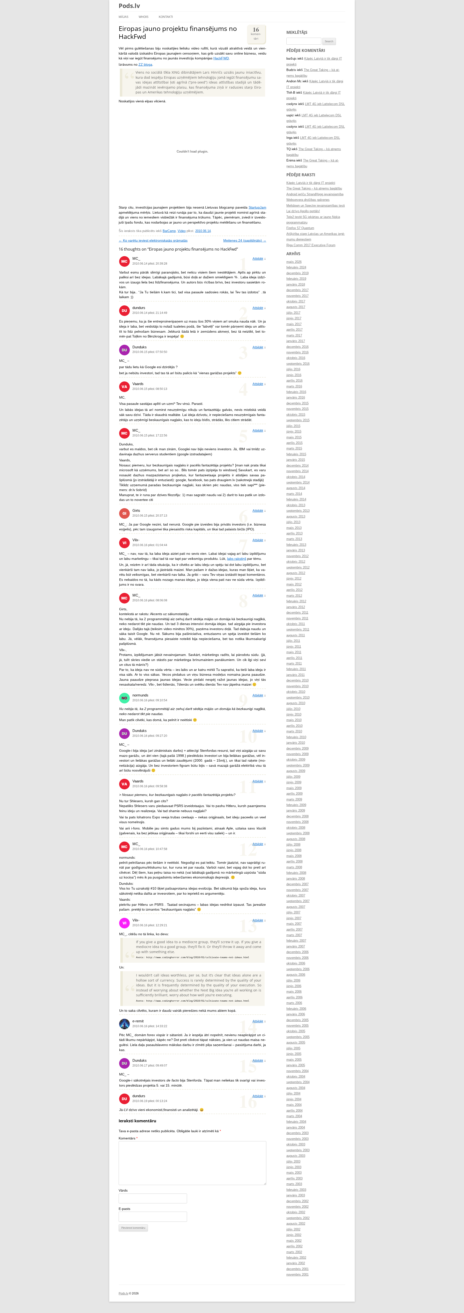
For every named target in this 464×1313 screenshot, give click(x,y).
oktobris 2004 (295, 1076)
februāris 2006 (296, 1009)
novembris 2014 (297, 471)
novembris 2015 (297, 409)
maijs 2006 (294, 991)
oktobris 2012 (295, 561)
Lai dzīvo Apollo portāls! (303, 211)
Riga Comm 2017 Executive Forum (310, 245)
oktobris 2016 (295, 358)
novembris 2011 (297, 618)
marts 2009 (294, 799)
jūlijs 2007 (293, 912)
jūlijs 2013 (293, 522)
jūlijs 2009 (293, 777)
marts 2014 (294, 494)
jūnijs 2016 (293, 375)
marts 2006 (294, 1003)
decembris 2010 (297, 680)
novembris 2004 (297, 1071)
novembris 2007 (297, 890)
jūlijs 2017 (293, 313)
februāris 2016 (296, 392)
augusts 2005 (295, 1042)
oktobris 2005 (295, 1031)
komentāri (256, 33)
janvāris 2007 (295, 946)
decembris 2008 (297, 816)
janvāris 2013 (295, 550)
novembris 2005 (297, 1025)
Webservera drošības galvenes (308, 200)
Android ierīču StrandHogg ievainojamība (314, 194)
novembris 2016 (297, 352)
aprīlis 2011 (294, 658)
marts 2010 (294, 731)
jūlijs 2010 (293, 709)
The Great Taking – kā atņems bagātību (314, 188)
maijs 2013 (294, 528)
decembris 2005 (297, 1020)
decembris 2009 (297, 748)
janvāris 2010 (295, 742)
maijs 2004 (294, 1105)
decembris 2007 (297, 884)
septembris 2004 (298, 1082)
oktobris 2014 (295, 477)
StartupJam (257, 207)
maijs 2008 (294, 856)
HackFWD (221, 58)
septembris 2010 (298, 697)
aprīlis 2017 (294, 329)
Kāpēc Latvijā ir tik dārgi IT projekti (310, 183)
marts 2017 (294, 335)
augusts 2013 (295, 516)
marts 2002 (294, 1252)
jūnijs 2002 (293, 1235)
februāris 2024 (296, 267)
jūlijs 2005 (293, 1048)
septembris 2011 (297, 629)
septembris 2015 (298, 420)
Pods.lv (129, 5)
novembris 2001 (297, 1274)
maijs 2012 (294, 584)
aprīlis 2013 (294, 533)
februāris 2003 (296, 1190)
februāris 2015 (296, 454)
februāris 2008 (296, 873)
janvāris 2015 (295, 460)
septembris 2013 (298, 511)
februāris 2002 (296, 1257)
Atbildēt (258, 258)
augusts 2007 (295, 907)
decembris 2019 (297, 273)
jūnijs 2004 (293, 1099)
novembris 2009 (297, 754)
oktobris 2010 (295, 692)
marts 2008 (294, 867)
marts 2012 (294, 595)
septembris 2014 (298, 482)
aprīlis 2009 (294, 793)
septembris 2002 (298, 1218)
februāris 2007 (296, 940)
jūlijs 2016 (293, 369)
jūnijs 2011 (293, 646)
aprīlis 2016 (294, 380)
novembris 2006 (297, 958)
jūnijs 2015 (293, 431)
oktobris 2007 (295, 895)
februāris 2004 (296, 1121)
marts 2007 (294, 935)
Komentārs (128, 1138)
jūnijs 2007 (293, 918)
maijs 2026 (294, 262)
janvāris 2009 (295, 810)
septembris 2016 (298, 363)
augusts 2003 (295, 1156)
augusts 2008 (295, 839)
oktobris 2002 (295, 1212)
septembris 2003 (298, 1150)
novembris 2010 (297, 686)
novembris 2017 (297, 296)
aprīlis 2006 (294, 997)
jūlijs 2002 (293, 1229)
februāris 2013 (296, 545)
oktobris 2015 (295, 414)
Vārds (123, 1190)
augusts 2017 (295, 307)
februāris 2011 (296, 669)
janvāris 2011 (295, 675)
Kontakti (166, 16)
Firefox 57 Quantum (300, 228)
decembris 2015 (297, 403)
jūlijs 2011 (293, 641)
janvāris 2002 (295, 1263)
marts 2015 (294, 448)
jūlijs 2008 (293, 844)
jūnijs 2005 (293, 1054)
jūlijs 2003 (293, 1161)
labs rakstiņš (236, 559)
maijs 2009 (294, 788)
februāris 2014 (296, 499)
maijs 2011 (293, 652)
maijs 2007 (294, 924)
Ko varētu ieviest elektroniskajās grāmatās (153, 240)
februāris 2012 (296, 601)
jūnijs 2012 (293, 578)
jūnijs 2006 (293, 986)
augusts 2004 (295, 1088)
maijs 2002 (294, 1241)
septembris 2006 (298, 969)
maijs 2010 (294, 720)
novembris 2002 (297, 1206)
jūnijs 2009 (293, 782)
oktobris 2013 (295, 505)
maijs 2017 (294, 324)
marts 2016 (294, 386)
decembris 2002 (297, 1201)
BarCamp (169, 231)
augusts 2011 (295, 635)
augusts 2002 (295, 1223)
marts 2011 (294, 663)
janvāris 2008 (295, 878)
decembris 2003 (297, 1133)
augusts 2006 (295, 974)
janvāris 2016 (295, 397)
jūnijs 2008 (293, 850)
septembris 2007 (298, 901)
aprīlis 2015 (294, 443)
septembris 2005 (298, 1037)
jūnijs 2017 (293, 318)
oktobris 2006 (295, 963)
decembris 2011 (297, 612)
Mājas (123, 16)
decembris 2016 (297, 347)
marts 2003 (294, 1184)
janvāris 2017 (295, 341)
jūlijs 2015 (293, 426)
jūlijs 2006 (293, 980)
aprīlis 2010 (294, 726)
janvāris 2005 (295, 1065)
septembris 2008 (298, 833)
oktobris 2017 (295, 301)
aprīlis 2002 (294, 1246)
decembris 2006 (297, 952)
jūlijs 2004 (293, 1093)
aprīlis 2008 (294, 861)
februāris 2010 (296, 737)
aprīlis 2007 (294, 929)
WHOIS (143, 16)
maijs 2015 (294, 437)
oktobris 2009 (295, 759)
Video (182, 231)
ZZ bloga (145, 64)
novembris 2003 (297, 1139)
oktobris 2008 (295, 827)
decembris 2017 (297, 290)
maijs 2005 (294, 1059)
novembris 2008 (297, 822)
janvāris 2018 (295, 284)
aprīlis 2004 (294, 1110)
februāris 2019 (296, 279)
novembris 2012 (297, 556)
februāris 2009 (296, 805)
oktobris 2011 (295, 624)
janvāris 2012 (295, 607)
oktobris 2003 (295, 1144)
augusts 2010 (295, 703)
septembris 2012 (298, 567)
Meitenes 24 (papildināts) (244, 240)
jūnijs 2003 (293, 1167)
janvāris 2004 (295, 1127)
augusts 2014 (295, 488)
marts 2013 (294, 539)
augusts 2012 (295, 573)
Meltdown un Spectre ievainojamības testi (315, 205)
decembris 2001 (297, 1269)
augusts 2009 (295, 771)
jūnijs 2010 (293, 714)
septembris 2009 (298, 765)
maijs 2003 (294, 1172)
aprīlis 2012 (294, 590)
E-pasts (124, 1209)
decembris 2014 (297, 465)
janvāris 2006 (295, 1014)
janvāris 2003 (295, 1195)
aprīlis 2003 (294, 1178)
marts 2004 (294, 1116)
